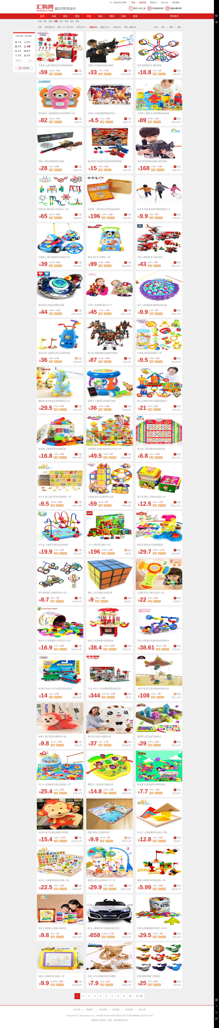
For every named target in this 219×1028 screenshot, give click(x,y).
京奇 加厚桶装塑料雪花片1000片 (152, 928)
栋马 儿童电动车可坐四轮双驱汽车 (104, 928)
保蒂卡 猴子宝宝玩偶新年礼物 (52, 736)
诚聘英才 (89, 1010)
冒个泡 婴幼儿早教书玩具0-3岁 (151, 497)
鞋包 (65, 16)
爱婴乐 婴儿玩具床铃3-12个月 (101, 880)
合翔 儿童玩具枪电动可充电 (51, 161)
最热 (179, 27)
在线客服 (25, 68)
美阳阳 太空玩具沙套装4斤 (149, 736)
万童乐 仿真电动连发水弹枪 (100, 65)
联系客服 (175, 3)
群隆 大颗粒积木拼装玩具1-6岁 (151, 880)
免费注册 (142, 3)
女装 (54, 16)
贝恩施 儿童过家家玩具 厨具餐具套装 (55, 65)
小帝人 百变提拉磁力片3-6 (100, 305)
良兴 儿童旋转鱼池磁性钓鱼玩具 (152, 305)
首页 (42, 16)
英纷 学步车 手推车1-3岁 (99, 257)
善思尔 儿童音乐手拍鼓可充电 (101, 401)
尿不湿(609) (50, 27)
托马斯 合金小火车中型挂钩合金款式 (55, 689)
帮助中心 (153, 3)
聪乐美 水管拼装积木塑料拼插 (151, 784)
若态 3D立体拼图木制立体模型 (102, 976)
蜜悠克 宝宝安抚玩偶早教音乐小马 (54, 401)
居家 (135, 16)
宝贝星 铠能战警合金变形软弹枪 (103, 353)
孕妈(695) (117, 27)
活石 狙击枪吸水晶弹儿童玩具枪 (152, 161)
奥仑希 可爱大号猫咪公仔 (99, 736)
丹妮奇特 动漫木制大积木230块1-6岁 (104, 449)
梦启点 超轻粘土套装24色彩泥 (52, 928)
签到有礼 (174, 16)
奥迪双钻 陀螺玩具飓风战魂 (51, 305)
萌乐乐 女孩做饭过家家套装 (100, 641)
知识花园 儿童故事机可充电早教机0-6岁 (56, 113)
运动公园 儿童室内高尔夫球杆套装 (54, 353)
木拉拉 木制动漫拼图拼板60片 (101, 113)
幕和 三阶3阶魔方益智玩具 (100, 593)
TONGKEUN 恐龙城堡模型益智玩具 (104, 689)
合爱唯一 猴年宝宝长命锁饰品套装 (104, 209)
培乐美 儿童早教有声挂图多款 (151, 449)
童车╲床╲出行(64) (65, 27)
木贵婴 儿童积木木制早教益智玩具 (153, 113)
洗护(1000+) (81, 27)
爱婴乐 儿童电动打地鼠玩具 (100, 784)
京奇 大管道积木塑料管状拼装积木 (153, 641)
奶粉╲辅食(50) (130, 27)
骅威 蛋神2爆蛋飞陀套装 (148, 976)
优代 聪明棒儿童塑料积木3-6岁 (52, 593)
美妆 (123, 16)
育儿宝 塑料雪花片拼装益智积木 (152, 401)
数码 (112, 16)
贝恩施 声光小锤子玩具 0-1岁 (150, 593)
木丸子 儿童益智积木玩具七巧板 (152, 832)
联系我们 (116, 1010)
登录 (133, 3)
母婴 (89, 16)
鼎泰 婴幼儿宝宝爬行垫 (98, 832)
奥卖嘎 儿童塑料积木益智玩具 (52, 449)
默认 (163, 27)
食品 (100, 16)
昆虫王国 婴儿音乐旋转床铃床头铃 (153, 689)
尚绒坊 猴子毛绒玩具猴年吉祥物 (53, 832)
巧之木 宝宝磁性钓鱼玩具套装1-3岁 (54, 784)
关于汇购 (76, 1010)
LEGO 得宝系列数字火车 (99, 545)
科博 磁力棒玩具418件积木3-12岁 (53, 209)
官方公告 (164, 3)
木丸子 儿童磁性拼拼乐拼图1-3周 (53, 880)
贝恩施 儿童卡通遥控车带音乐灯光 (54, 257)
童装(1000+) (105, 27)
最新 (171, 27)
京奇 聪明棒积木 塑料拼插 (149, 65)
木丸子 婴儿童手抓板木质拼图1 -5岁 (55, 497)
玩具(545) (93, 27)
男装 (77, 16)
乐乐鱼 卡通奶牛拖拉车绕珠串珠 (53, 545)
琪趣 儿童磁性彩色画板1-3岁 (51, 976)
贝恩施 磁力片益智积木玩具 (100, 497)
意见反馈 (129, 1010)
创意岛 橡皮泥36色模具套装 (150, 545)
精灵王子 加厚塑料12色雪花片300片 (54, 641)
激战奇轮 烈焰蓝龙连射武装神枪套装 (105, 161)
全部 (40, 27)
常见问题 (103, 1010)
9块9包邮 (19, 36)
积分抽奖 (28, 36)
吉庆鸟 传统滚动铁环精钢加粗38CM (153, 209)
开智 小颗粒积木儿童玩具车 (150, 257)
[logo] (56, 7)
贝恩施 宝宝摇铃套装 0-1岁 (149, 353)
